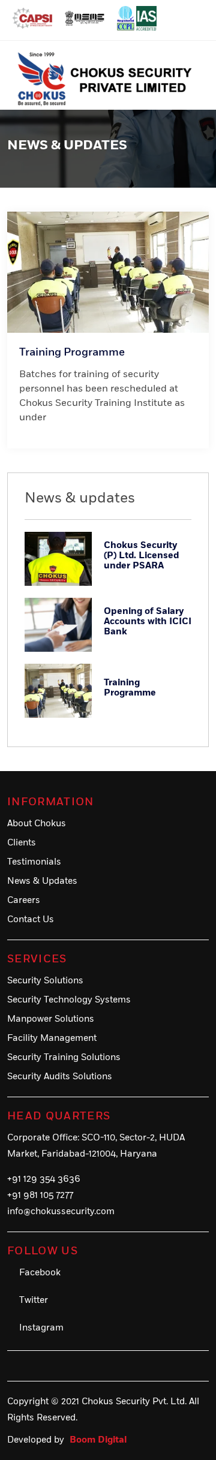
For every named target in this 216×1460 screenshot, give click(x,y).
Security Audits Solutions (59, 1076)
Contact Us (30, 919)
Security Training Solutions (64, 1057)
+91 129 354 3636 (43, 1179)
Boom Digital (98, 1440)
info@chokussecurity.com (61, 1211)
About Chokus (36, 823)
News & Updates (42, 881)
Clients (21, 842)
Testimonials (34, 862)
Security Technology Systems (69, 1000)
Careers (23, 900)
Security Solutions (45, 980)
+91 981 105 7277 (40, 1195)
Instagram (41, 1327)
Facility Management (52, 1038)
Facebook (40, 1272)
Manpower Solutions (50, 1019)
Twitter (33, 1300)
